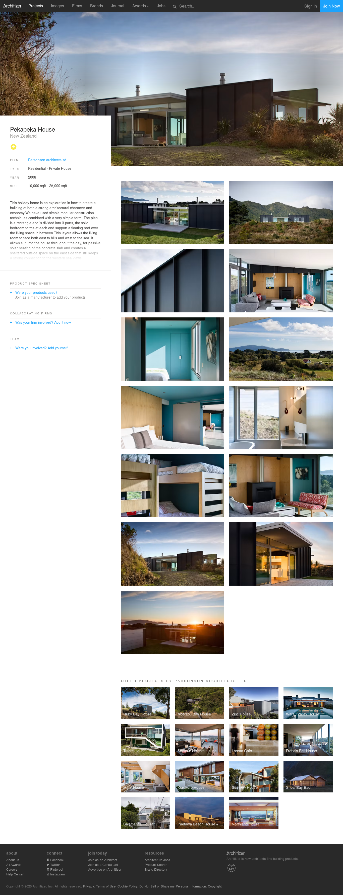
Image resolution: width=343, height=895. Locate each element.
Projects (35, 6)
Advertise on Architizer (104, 869)
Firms (77, 6)
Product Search (156, 864)
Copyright (215, 886)
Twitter (54, 864)
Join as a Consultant (103, 864)
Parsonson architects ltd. (47, 159)
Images (57, 6)
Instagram (57, 874)
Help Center (14, 874)
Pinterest (56, 869)
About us (12, 859)
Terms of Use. (106, 886)
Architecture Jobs (157, 859)
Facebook (57, 859)
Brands (96, 6)
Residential (37, 168)
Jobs (161, 6)
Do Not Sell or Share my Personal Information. (173, 886)
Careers (12, 869)
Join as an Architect (102, 859)
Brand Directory (156, 869)
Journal (117, 6)
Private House (60, 168)
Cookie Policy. (128, 886)
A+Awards (13, 864)
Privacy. (89, 886)
